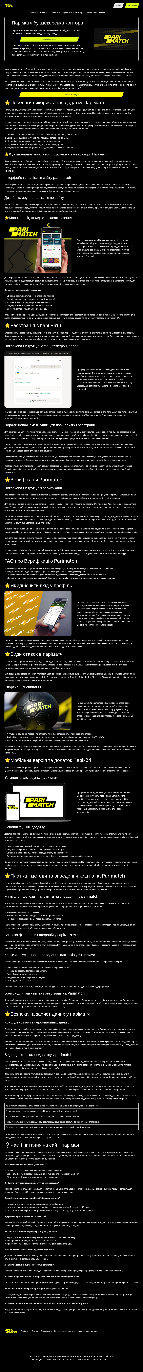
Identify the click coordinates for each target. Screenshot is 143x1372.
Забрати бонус (71, 94)
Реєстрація (132, 5)
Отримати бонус (49, 39)
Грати (118, 5)
